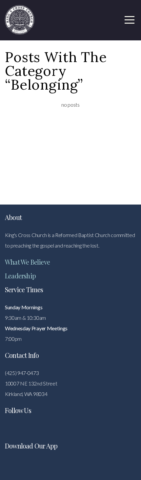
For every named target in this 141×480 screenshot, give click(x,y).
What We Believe (27, 261)
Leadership (20, 275)
